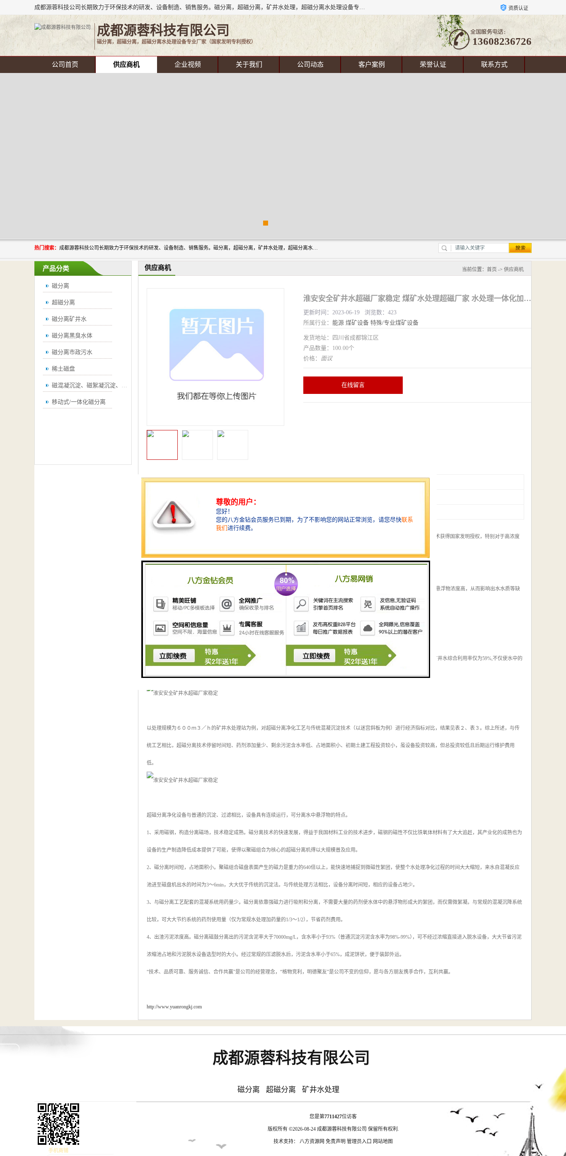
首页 (492, 269)
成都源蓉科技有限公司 (342, 1129)
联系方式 (494, 64)
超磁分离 (63, 302)
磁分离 (60, 286)
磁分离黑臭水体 (72, 336)
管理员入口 (359, 1141)
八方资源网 (312, 1141)
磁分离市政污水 (72, 352)
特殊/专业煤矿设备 (394, 323)
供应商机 (126, 64)
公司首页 (65, 64)
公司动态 (310, 64)
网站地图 (383, 1141)
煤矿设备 (357, 323)
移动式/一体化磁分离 (79, 402)
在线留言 (353, 385)
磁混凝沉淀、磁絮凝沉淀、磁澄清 (95, 385)
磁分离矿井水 (69, 319)
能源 (338, 323)
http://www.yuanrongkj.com (174, 1007)
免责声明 (336, 1141)
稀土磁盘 (63, 369)
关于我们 (249, 64)
